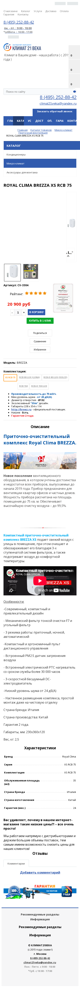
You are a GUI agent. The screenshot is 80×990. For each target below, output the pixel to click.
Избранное (40, 349)
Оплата (64, 11)
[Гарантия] (40, 897)
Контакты (23, 14)
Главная (13, 121)
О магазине (10, 11)
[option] (71, 227)
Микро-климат (15, 163)
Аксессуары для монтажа (22, 172)
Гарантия (8, 14)
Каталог (25, 11)
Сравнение (40, 341)
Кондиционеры (16, 154)
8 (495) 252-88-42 (58, 97)
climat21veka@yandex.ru (58, 103)
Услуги (38, 11)
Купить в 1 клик (40, 320)
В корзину (36, 312)
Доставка (50, 11)
